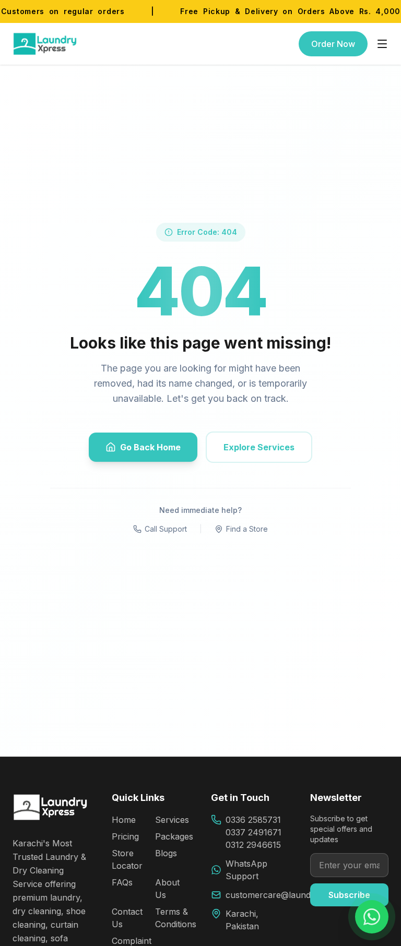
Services (172, 820)
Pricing (125, 836)
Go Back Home (150, 447)
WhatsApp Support (246, 869)
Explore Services (258, 447)
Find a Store (247, 528)
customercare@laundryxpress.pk (292, 895)
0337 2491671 (253, 832)
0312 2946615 (253, 845)
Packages (174, 836)
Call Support (166, 528)
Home (124, 820)
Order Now (333, 44)
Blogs (166, 853)
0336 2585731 (253, 820)
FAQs (122, 882)
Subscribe (349, 895)
